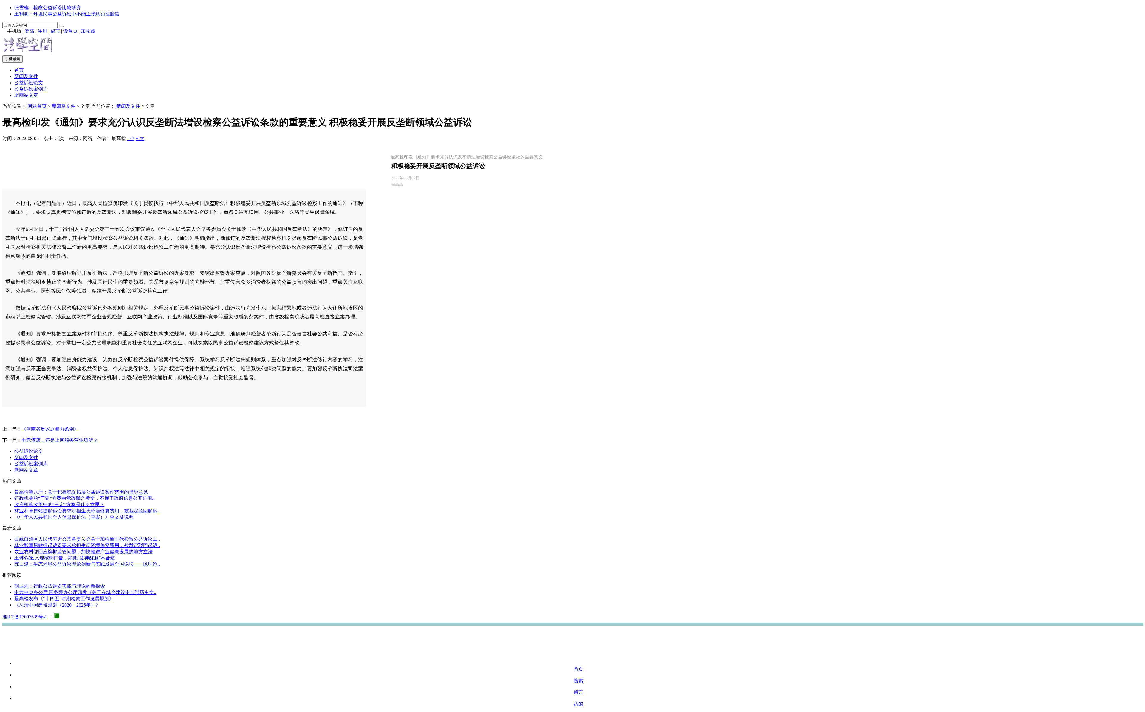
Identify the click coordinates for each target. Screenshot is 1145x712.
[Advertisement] (572, 641)
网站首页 (37, 106)
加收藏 (88, 31)
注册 (42, 31)
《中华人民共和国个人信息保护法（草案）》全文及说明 (74, 517)
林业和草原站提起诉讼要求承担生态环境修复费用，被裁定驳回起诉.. (87, 510)
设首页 (70, 31)
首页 (19, 70)
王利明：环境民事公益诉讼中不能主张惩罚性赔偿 (66, 13)
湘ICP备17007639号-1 (24, 616)
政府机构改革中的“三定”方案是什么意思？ (59, 504)
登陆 (29, 31)
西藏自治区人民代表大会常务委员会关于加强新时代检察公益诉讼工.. (87, 539)
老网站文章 (26, 95)
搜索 (578, 680)
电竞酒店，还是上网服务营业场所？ (59, 440)
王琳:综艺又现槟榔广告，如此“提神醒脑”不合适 (64, 557)
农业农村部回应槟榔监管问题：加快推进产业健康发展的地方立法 (83, 551)
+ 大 (140, 138)
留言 (55, 31)
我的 (578, 703)
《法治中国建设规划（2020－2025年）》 (57, 604)
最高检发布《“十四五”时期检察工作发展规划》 (64, 598)
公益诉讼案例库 (31, 88)
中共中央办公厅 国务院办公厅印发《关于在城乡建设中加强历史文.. (85, 592)
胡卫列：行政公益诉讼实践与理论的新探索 (59, 586)
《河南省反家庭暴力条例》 (50, 429)
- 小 (130, 138)
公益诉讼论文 (28, 82)
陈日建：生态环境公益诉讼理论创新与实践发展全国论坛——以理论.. (87, 564)
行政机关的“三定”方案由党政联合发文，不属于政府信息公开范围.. (84, 498)
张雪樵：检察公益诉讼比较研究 (47, 7)
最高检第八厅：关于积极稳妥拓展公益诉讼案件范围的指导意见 (81, 492)
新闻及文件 (26, 76)
